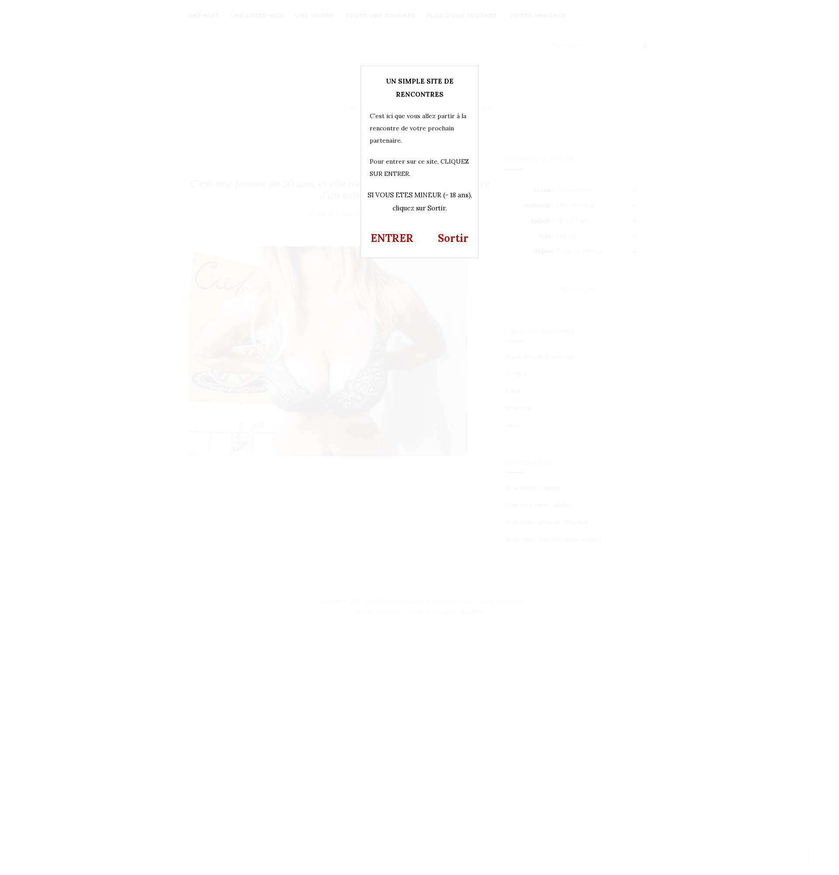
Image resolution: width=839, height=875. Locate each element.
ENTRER (392, 238)
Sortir (453, 238)
